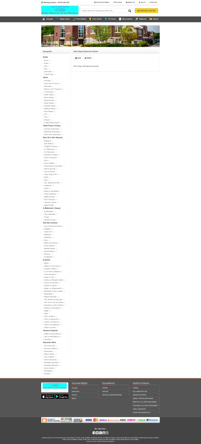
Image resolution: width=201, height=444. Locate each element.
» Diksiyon (48, 254)
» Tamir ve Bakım (50, 316)
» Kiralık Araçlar (50, 94)
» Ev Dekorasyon (50, 149)
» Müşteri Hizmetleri (51, 297)
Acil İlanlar (112, 19)
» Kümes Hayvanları (51, 359)
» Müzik (47, 177)
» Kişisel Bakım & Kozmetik (54, 166)
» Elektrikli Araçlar (50, 106)
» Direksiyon (48, 237)
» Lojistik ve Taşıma (51, 285)
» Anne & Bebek (50, 163)
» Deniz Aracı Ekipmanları (53, 134)
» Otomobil (48, 80)
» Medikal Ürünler (50, 197)
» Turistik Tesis (49, 74)
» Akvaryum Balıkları (51, 348)
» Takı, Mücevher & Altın (52, 183)
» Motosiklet (48, 86)
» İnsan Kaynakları (50, 274)
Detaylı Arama (65, 19)
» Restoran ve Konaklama (53, 308)
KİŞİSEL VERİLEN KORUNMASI (143, 398)
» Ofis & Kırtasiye (50, 199)
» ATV (46, 114)
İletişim (155, 19)
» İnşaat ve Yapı (50, 277)
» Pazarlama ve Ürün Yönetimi (54, 305)
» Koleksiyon (49, 185)
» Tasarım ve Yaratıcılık (52, 322)
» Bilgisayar (48, 141)
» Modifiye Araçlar (50, 108)
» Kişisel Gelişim (50, 251)
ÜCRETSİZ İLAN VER (147, 10)
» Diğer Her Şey (50, 205)
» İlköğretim (48, 229)
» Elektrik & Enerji (50, 220)
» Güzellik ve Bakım (51, 269)
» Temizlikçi (48, 339)
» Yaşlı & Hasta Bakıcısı (52, 336)
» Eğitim (47, 263)
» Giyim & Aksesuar (51, 157)
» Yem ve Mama (50, 357)
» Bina (46, 69)
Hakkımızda (75, 391)
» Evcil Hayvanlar (50, 345)
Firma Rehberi (81, 19)
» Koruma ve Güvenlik (52, 283)
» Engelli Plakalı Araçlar (52, 122)
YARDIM (135, 388)
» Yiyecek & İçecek (51, 202)
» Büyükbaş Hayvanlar (52, 362)
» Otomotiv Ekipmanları (52, 129)
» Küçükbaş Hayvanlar (52, 365)
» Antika (47, 188)
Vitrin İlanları (97, 19)
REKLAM (105, 391)
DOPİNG (105, 388)
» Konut (47, 60)
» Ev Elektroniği (50, 152)
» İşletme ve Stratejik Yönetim (54, 280)
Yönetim (74, 395)
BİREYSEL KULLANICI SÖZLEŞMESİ (145, 402)
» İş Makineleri (49, 211)
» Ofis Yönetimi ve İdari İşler (54, 299)
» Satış (47, 313)
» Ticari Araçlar (49, 92)
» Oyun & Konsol (50, 171)
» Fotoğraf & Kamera (51, 146)
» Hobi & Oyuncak (50, 169)
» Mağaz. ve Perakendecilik (54, 288)
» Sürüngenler (49, 371)
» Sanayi (47, 217)
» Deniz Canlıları (50, 368)
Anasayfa (49, 19)
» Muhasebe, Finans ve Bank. (54, 291)
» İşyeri (47, 63)
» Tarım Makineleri (50, 214)
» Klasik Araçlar (50, 103)
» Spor (46, 180)
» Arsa (46, 66)
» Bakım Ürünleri (50, 354)
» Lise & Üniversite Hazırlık (53, 226)
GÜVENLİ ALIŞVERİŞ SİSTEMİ (112, 395)
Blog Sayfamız (127, 19)
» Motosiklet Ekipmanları (52, 132)
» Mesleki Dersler (50, 248)
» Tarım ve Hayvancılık (52, 319)
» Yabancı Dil (49, 232)
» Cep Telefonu (49, 143)
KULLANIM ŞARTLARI (140, 391)
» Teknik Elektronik (51, 194)
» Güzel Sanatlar (50, 245)
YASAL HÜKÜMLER (139, 409)
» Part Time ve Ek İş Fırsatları (54, 302)
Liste (79, 58)
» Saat (46, 160)
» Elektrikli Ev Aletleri (51, 155)
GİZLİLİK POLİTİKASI (139, 395)
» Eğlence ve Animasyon (53, 266)
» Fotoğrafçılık (49, 257)
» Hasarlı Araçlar (50, 100)
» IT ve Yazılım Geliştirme (53, 271)
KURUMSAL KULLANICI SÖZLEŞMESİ (145, 405)
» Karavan (48, 120)
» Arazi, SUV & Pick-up (52, 83)
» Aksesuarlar (49, 351)
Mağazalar (143, 19)
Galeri (89, 58)
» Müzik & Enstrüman (51, 243)
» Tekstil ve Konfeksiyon (52, 325)
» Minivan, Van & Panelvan (53, 89)
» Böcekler (48, 373)
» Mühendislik (49, 294)
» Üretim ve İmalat (50, 327)
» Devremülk (48, 71)
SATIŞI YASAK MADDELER (141, 412)
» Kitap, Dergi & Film (51, 174)
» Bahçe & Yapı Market (52, 191)
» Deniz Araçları (50, 97)
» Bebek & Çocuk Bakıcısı (53, 334)
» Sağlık (47, 311)
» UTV (46, 117)
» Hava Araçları (49, 111)
